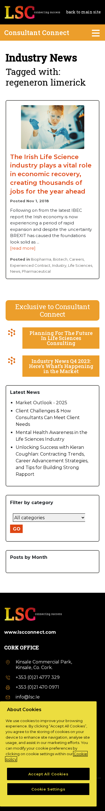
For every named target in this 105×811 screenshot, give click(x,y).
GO (16, 529)
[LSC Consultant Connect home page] (32, 11)
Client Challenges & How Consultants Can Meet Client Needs (48, 417)
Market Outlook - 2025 (41, 402)
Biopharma (41, 259)
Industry (59, 265)
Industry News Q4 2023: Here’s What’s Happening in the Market (61, 366)
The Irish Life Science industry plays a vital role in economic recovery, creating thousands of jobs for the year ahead (51, 174)
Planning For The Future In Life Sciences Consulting (61, 338)
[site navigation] (96, 32)
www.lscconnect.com (30, 632)
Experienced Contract (30, 265)
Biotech (60, 259)
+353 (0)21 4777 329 (38, 677)
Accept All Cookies (48, 774)
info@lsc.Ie (28, 697)
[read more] (23, 248)
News (15, 271)
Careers (76, 259)
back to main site (83, 12)
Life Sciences (80, 265)
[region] (48, 754)
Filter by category (31, 502)
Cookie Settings (48, 789)
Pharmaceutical (36, 271)
